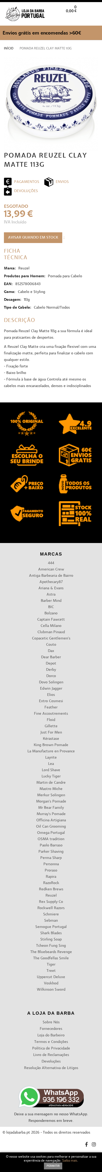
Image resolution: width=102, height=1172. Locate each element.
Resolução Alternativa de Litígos (51, 1068)
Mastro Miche (51, 789)
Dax (51, 651)
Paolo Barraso (51, 845)
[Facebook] (86, 1145)
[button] (94, 19)
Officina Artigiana (51, 820)
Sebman (51, 920)
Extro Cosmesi (51, 701)
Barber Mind (51, 600)
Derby (51, 669)
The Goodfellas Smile (51, 958)
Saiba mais (69, 1161)
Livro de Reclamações (51, 1055)
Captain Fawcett (51, 619)
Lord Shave (51, 770)
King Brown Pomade (51, 745)
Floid (51, 720)
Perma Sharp (51, 858)
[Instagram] (94, 1145)
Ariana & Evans (51, 588)
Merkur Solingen (51, 795)
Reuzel (51, 895)
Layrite (51, 757)
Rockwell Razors (51, 908)
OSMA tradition (51, 839)
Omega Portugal (51, 832)
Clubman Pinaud (51, 632)
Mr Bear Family (51, 807)
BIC (51, 607)
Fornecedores (51, 1028)
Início (8, 49)
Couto (51, 644)
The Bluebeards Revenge (51, 952)
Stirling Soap (51, 939)
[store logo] (25, 14)
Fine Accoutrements (51, 713)
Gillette (51, 726)
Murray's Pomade (51, 814)
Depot (51, 663)
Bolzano (51, 613)
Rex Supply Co (51, 901)
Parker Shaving (51, 851)
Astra (51, 594)
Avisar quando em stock (33, 237)
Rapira (51, 876)
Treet (51, 970)
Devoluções (51, 1061)
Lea (51, 763)
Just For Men (51, 732)
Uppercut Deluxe (51, 977)
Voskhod (51, 983)
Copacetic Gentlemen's (51, 638)
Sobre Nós (51, 1022)
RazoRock (51, 883)
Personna (51, 864)
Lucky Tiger (51, 776)
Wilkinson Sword (51, 989)
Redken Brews (51, 889)
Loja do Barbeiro (51, 1035)
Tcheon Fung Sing (51, 945)
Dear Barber (51, 657)
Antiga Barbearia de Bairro (51, 575)
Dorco (51, 676)
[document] (51, 1162)
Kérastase (51, 738)
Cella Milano (51, 625)
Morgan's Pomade (51, 801)
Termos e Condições (51, 1042)
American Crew (51, 569)
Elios (51, 694)
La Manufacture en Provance (51, 751)
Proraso (51, 870)
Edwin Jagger (51, 688)
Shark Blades (51, 933)
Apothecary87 (51, 582)
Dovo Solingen (51, 682)
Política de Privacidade (51, 1048)
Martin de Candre (51, 782)
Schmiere (51, 914)
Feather (51, 707)
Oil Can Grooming (51, 826)
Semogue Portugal (51, 927)
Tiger (51, 964)
